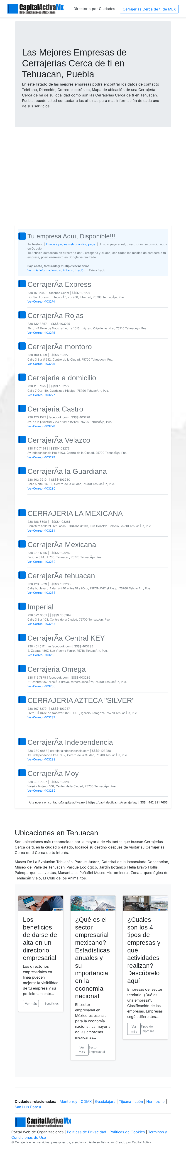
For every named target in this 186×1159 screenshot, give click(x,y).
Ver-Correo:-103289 (41, 790)
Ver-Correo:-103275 (41, 332)
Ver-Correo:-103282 (41, 561)
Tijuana (125, 1101)
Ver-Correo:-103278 (41, 426)
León (139, 1101)
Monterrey (68, 1101)
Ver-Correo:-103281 (41, 530)
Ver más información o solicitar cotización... (58, 270)
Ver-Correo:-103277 (41, 395)
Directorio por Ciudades (94, 8)
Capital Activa (141, 1142)
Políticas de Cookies (127, 1132)
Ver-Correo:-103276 (41, 364)
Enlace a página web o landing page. (71, 244)
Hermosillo (155, 1101)
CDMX (86, 1101)
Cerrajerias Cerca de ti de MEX (149, 9)
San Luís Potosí (28, 1107)
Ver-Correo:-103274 (41, 301)
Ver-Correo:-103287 (41, 717)
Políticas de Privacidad (86, 1132)
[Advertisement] (93, 166)
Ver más (31, 1003)
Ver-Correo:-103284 (41, 624)
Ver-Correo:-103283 (41, 592)
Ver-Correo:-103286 (41, 686)
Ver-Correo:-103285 (41, 655)
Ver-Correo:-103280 (41, 488)
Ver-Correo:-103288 (41, 759)
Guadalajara (105, 1101)
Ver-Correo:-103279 (41, 457)
